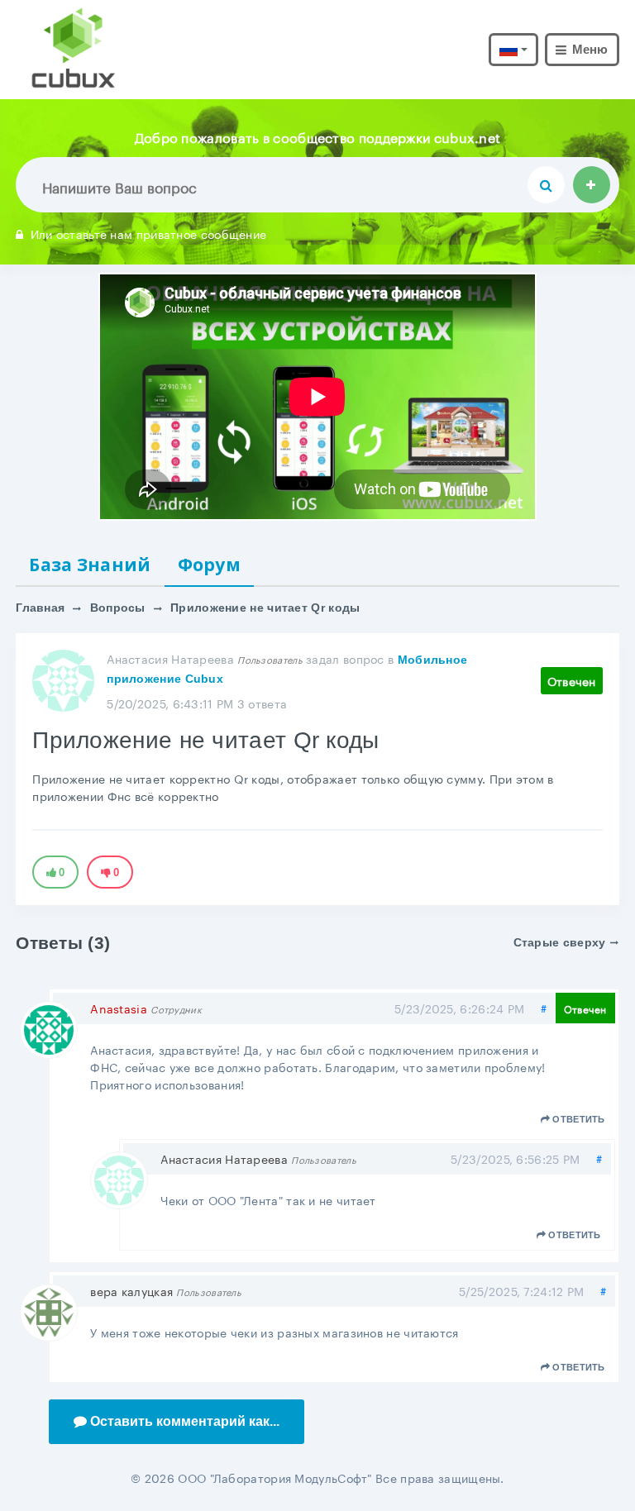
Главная (40, 607)
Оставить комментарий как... (184, 1421)
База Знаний (89, 564)
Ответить (578, 1119)
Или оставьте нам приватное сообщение (148, 233)
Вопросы (118, 607)
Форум (209, 564)
